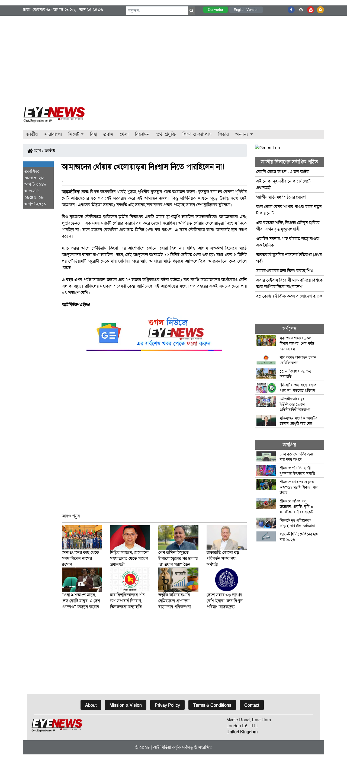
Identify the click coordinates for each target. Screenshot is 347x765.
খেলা (124, 134)
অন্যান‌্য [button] (242, 134)
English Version (246, 9)
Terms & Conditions (212, 705)
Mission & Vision (126, 705)
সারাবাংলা (53, 134)
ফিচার (223, 134)
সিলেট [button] (73, 134)
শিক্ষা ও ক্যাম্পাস (197, 134)
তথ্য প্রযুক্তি (166, 134)
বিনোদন (142, 134)
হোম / (38, 150)
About (91, 705)
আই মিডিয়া (162, 747)
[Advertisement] (173, 56)
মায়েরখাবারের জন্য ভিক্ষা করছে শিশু (284, 270)
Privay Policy (167, 705)
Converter (215, 9)
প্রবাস (108, 134)
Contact (251, 705)
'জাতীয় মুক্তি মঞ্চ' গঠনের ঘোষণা (281, 197)
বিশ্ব (93, 134)
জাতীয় (32, 134)
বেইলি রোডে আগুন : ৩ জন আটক (283, 171)
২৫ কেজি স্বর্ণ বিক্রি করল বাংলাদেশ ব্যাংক (289, 296)
